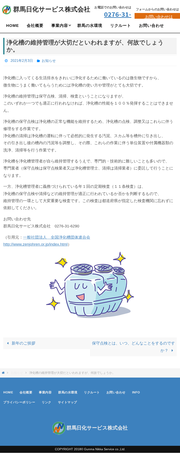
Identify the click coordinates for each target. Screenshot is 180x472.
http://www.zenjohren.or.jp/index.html (35, 243)
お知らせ (49, 60)
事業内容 (45, 391)
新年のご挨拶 (23, 342)
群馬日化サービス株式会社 (51, 9)
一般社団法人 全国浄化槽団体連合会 (56, 236)
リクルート (92, 391)
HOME (8, 391)
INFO (136, 391)
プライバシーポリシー (19, 401)
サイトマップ (67, 401)
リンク (46, 401)
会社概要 (26, 391)
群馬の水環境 (67, 391)
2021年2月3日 (22, 60)
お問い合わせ (116, 391)
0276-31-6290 (117, 18)
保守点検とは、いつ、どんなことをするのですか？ (133, 345)
